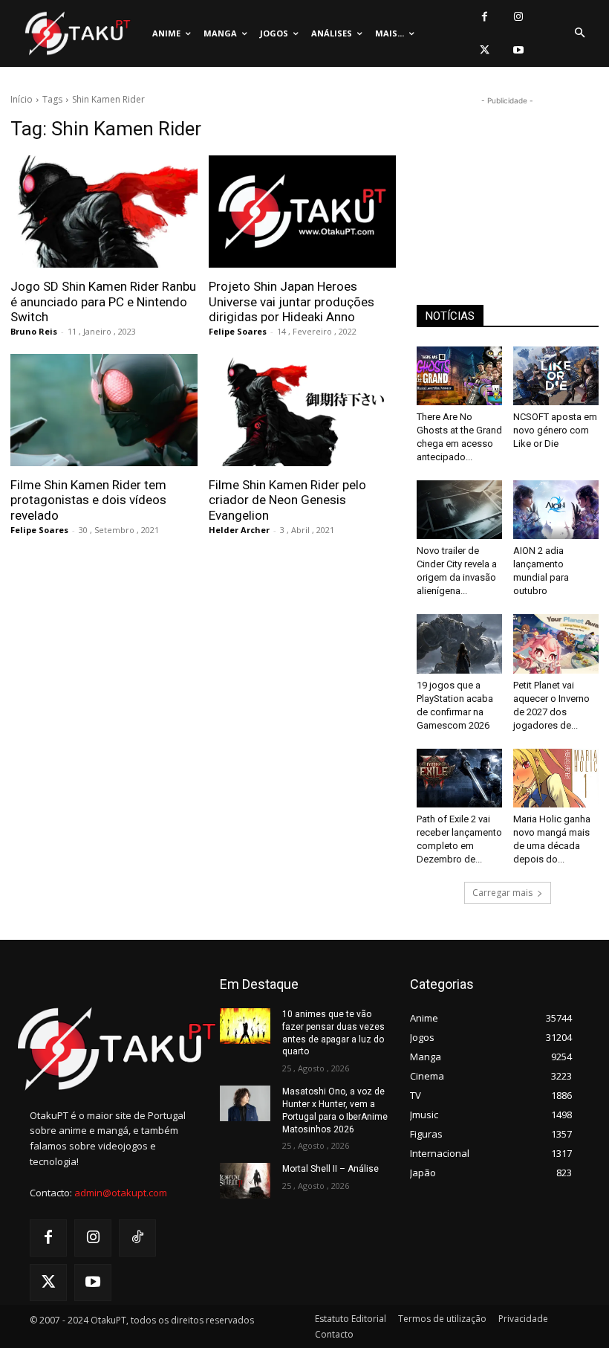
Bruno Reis (33, 331)
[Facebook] (485, 17)
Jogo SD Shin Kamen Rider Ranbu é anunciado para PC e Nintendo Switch (103, 301)
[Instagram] (518, 17)
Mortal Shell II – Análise (330, 1169)
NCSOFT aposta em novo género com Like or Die (555, 430)
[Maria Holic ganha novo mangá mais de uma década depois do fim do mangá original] (556, 778)
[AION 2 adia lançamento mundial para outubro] (556, 509)
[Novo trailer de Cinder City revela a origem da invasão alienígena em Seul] (459, 509)
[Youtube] (518, 50)
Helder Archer (239, 529)
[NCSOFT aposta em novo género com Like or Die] (556, 375)
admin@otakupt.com (120, 1192)
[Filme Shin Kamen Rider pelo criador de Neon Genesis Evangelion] (302, 410)
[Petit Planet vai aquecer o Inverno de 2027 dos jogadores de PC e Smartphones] (556, 643)
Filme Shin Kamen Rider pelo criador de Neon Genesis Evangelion (287, 500)
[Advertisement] (507, 183)
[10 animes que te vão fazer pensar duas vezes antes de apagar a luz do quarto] (245, 1026)
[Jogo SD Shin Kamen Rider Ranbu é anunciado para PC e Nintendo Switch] (104, 211)
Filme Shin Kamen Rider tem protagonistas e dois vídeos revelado (88, 500)
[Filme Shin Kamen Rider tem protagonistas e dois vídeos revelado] (104, 410)
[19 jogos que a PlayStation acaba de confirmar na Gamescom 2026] (459, 643)
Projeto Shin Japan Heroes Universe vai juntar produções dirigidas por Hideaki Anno (291, 301)
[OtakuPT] (76, 33)
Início (21, 99)
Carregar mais (502, 892)
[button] (579, 33)
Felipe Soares (238, 331)
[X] (485, 50)
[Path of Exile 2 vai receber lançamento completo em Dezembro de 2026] (459, 778)
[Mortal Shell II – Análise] (245, 1181)
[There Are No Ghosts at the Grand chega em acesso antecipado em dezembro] (459, 375)
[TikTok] (137, 1238)
